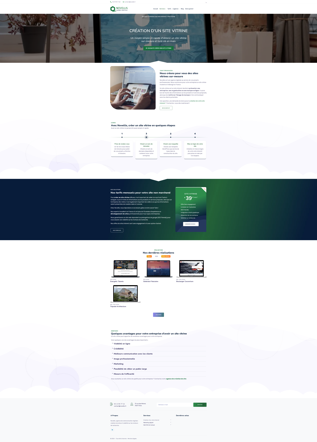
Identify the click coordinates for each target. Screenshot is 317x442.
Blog (182, 9)
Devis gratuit (189, 9)
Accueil (155, 9)
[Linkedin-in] (206, 2)
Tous (149, 256)
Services (162, 9)
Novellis (117, 208)
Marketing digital (148, 422)
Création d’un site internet (157, 16)
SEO (156, 256)
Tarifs (169, 9)
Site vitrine (166, 256)
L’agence (175, 9)
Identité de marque (149, 425)
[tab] (158, 343)
